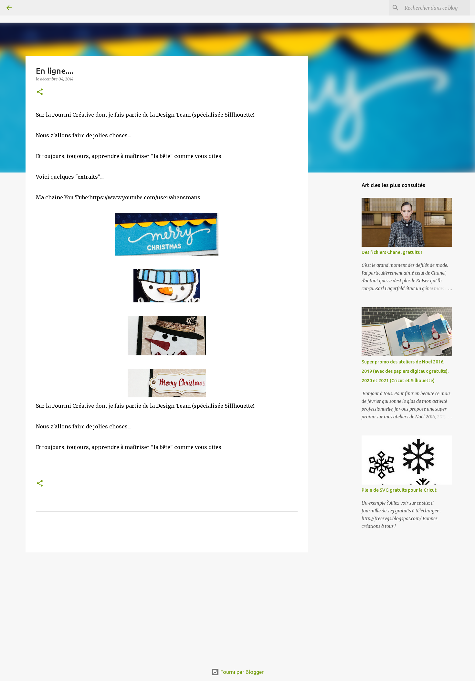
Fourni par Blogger (241, 672)
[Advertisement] (167, 607)
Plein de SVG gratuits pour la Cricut (399, 490)
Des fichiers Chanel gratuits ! (392, 252)
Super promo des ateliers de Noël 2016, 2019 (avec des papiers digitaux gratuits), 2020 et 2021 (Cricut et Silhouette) (405, 371)
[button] (40, 92)
